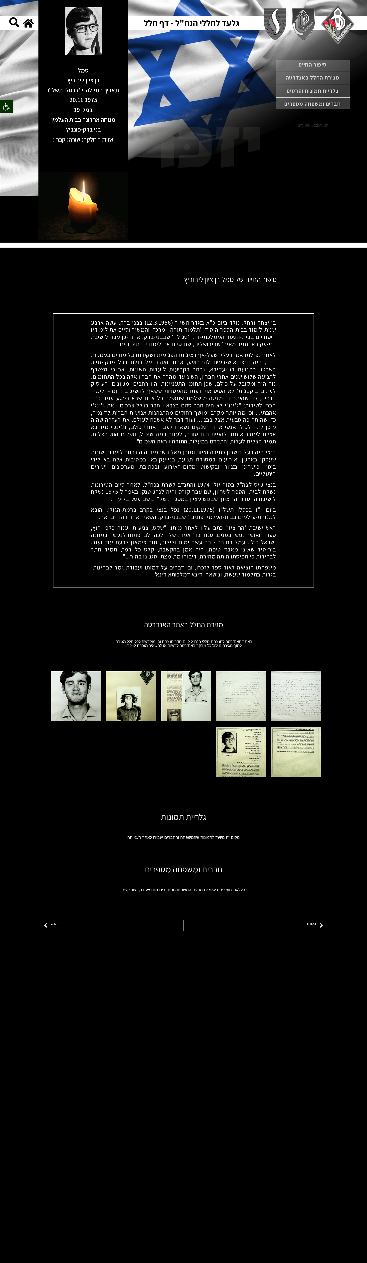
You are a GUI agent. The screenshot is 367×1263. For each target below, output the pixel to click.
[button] (6, 106)
